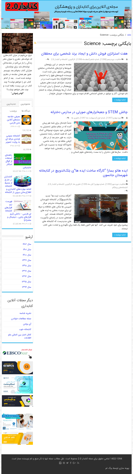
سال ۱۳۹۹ (26, 260)
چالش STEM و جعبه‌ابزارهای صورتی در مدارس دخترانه (89, 112)
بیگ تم (108, 468)
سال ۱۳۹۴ (26, 287)
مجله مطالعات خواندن (21, 319)
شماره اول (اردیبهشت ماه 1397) (92, 118)
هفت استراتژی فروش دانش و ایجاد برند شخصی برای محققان (84, 54)
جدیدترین (11, 104)
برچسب (13, 111)
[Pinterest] (64, 463)
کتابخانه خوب (25, 329)
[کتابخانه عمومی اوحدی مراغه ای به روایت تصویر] (26, 139)
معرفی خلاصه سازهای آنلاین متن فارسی (13, 120)
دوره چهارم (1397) (113, 118)
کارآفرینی (71, 59)
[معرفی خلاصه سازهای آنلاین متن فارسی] (26, 120)
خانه (129, 35)
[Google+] (74, 463)
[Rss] (78, 463)
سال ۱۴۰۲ (27, 244)
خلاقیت (118, 59)
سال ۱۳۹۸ (26, 266)
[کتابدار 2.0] (66, 15)
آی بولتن (27, 324)
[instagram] (60, 463)
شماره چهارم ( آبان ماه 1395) (93, 184)
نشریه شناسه (25, 313)
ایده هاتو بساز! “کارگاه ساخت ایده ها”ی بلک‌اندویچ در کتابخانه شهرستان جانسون (83, 173)
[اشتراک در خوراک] (35, 43)
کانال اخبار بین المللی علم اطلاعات (19, 336)
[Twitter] (67, 463)
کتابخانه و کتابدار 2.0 (59, 59)
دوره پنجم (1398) (107, 59)
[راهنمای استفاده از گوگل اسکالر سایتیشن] (22, 159)
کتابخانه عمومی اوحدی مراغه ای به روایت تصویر (13, 139)
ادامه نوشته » (120, 100)
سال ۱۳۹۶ (26, 276)
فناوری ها (75, 118)
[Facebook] (71, 463)
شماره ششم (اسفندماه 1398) (87, 59)
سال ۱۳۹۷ (26, 271)
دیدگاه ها (26, 111)
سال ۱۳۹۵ (26, 282)
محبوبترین (25, 104)
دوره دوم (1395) (112, 184)
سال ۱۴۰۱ (27, 250)
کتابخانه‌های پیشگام (120, 187)
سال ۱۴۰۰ (27, 255)
